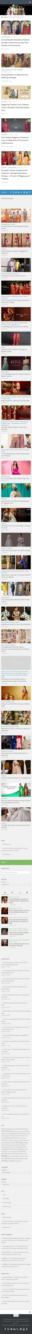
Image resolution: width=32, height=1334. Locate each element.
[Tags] (27, 893)
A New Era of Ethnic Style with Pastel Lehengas (15, 550)
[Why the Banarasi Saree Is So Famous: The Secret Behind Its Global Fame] (4, 910)
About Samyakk (7, 844)
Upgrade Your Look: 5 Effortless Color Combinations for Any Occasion (16, 1240)
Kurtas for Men (5, 273)
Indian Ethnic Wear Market (20, 671)
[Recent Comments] (19, 893)
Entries (6, 1198)
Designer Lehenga (22, 928)
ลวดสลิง (5, 1264)
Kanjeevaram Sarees (17, 296)
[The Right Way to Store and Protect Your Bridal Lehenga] (16, 814)
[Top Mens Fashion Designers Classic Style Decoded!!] (16, 412)
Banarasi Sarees (5, 296)
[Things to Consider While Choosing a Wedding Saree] (16, 693)
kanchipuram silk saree (7, 1140)
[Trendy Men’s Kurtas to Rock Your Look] (16, 265)
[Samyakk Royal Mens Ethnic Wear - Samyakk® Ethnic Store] (11, 192)
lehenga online (21, 1147)
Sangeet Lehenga (23, 1153)
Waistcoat (23, 423)
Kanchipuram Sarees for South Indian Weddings (15, 624)
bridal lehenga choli (16, 1131)
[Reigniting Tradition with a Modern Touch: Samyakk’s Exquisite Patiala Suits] (16, 92)
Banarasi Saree (5, 1129)
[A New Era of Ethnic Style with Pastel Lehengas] (16, 540)
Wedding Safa (5, 425)
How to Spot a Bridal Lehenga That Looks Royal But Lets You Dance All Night (18, 921)
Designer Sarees (5, 224)
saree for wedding (11, 1156)
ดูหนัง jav (5, 1258)
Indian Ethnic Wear (6, 671)
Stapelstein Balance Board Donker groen (13, 1238)
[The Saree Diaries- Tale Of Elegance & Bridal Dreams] (16, 216)
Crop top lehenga (24, 1131)
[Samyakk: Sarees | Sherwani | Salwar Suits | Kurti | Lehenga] (24, 192)
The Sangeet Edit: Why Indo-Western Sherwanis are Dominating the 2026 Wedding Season (15, 649)
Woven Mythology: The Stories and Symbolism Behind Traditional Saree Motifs (19, 901)
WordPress (12, 1325)
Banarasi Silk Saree (23, 1129)
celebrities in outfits (7, 751)
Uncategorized (5, 37)
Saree (4, 1155)
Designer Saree (8, 1135)
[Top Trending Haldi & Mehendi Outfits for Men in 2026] (16, 589)
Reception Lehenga (16, 1151)
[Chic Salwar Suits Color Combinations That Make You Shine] (16, 515)
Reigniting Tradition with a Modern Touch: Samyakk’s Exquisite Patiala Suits (15, 107)
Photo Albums (6, 854)
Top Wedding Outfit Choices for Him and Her (14, 327)
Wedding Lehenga (7, 1161)
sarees (7, 1158)
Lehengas (20, 70)
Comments (7, 1202)
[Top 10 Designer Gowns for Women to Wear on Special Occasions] (16, 363)
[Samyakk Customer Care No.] (21, 192)
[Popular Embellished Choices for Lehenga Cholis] (16, 767)
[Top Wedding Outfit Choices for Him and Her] (16, 314)
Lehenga (13, 70)
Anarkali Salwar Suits (7, 323)
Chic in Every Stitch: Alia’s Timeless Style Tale (15, 478)
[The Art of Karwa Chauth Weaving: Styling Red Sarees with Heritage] (16, 288)
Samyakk (16, 1154)
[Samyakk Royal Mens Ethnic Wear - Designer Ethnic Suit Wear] (13, 192)
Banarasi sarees (14, 1129)
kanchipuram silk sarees (18, 1140)
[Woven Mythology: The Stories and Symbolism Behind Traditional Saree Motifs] (4, 899)
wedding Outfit (15, 324)
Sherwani (4, 423)
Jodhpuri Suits (5, 421)
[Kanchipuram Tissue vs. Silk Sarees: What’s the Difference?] (16, 718)
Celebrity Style (5, 476)
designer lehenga (17, 1133)
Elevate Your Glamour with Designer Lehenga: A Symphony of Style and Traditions (14, 849)
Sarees (13, 224)
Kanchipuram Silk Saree (7, 450)
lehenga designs (16, 1145)
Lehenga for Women (11, 1147)
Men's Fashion (15, 273)
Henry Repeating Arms (9, 1246)
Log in (4, 1194)
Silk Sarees (4, 573)
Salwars (3, 102)
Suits (9, 423)
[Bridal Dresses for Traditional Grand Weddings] (16, 388)
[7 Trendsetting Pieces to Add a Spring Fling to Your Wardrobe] (16, 441)
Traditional (4, 298)
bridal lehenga (6, 1131)
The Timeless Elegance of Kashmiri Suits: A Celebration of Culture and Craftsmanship (15, 140)
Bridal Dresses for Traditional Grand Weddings (15, 400)
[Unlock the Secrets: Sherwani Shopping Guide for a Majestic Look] (16, 490)
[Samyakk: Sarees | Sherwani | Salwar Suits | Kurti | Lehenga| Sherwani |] (16, 192)
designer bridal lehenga (6, 1133)
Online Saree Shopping (15, 1149)
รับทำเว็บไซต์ (6, 1252)
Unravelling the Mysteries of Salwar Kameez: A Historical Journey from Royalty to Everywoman (15, 43)
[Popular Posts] (12, 893)
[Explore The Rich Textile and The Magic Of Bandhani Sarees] (16, 339)
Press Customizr (25, 1325)
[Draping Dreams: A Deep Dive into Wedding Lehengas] (16, 60)
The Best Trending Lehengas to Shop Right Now (15, 1035)
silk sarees (25, 1158)
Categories (4, 1170)
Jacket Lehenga (13, 930)
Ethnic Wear (21, 1135)
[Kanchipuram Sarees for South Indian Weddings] (16, 614)
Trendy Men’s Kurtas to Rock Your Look (13, 276)
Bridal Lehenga (5, 70)
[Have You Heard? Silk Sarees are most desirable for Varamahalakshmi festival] (16, 790)
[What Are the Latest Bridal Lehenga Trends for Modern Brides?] (4, 931)
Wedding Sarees (6, 398)
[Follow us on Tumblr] (30, 192)
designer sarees (15, 1135)
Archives (3, 882)
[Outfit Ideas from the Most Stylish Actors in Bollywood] (16, 742)
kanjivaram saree (9, 1143)
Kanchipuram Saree (11, 1138)
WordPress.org (7, 1206)
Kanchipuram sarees (22, 1138)
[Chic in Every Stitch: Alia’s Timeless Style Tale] (16, 468)
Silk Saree (19, 1158)
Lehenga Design (8, 1145)
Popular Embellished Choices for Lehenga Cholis (16, 778)
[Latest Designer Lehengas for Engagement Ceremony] (16, 240)
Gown (16, 323)
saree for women (20, 1156)
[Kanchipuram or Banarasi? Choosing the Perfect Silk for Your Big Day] (16, 562)
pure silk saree (8, 1151)
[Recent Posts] (5, 893)
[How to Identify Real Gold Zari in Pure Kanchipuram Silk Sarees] (4, 942)
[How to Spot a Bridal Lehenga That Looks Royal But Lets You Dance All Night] (4, 920)
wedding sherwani (18, 1161)
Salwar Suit (10, 1154)
